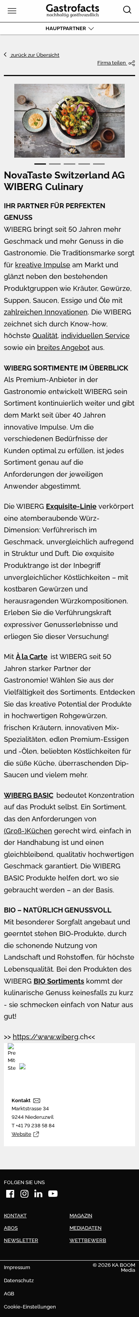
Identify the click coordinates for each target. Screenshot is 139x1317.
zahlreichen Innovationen (46, 312)
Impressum (17, 1267)
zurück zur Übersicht (34, 55)
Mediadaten (86, 1228)
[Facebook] (10, 1195)
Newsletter (21, 1240)
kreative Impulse (42, 265)
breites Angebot (63, 347)
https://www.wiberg (45, 1037)
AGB (9, 1294)
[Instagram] (24, 1195)
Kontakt (21, 1100)
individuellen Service (95, 335)
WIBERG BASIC (28, 795)
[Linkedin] (38, 1195)
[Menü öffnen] (11, 11)
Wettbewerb (88, 1240)
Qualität (45, 335)
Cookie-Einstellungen (30, 1307)
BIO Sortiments (59, 981)
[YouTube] (52, 1195)
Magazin (81, 1215)
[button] (40, 164)
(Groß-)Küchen (28, 831)
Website (21, 1134)
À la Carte (31, 657)
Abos (11, 1228)
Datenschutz (19, 1280)
